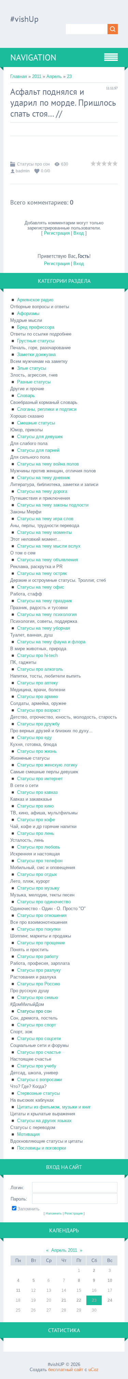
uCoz (93, 1369)
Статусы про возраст (38, 710)
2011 (36, 76)
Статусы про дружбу (38, 723)
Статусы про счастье (39, 1052)
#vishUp (24, 19)
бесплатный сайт (65, 1369)
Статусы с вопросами (39, 1079)
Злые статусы (31, 368)
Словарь (26, 395)
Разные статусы (34, 381)
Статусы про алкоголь (40, 669)
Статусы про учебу (36, 1065)
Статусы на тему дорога (42, 491)
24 (110, 1300)
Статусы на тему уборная (43, 628)
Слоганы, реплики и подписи (46, 409)
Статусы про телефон (39, 860)
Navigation (33, 57)
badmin (23, 171)
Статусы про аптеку (37, 682)
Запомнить (28, 1208)
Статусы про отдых (37, 874)
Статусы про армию (37, 696)
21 (63, 1300)
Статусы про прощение (41, 942)
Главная (18, 76)
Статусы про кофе (36, 819)
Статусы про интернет (40, 778)
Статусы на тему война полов (48, 464)
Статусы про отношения (42, 915)
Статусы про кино (35, 806)
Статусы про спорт (36, 1024)
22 (78, 1300)
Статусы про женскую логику (47, 764)
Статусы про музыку (38, 888)
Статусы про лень (35, 833)
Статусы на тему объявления (47, 559)
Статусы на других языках (44, 1120)
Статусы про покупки (38, 929)
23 (69, 76)
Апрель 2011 (64, 1250)
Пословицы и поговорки (41, 1148)
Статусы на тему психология (47, 614)
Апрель (54, 76)
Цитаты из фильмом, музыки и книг (54, 1106)
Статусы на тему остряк (42, 573)
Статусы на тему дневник (43, 477)
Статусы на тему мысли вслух (49, 546)
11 (18, 1290)
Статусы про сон (33, 164)
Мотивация (28, 1134)
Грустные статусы (35, 340)
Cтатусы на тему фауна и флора (51, 641)
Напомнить (54, 1213)
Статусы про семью (37, 997)
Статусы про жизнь (37, 751)
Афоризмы (28, 313)
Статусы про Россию (38, 983)
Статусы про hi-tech (37, 655)
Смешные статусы (36, 422)
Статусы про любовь (38, 847)
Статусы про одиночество (44, 901)
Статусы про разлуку (39, 970)
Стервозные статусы (38, 1093)
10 (110, 1280)
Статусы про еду (34, 737)
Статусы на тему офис (40, 587)
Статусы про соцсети (39, 1038)
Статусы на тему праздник (44, 600)
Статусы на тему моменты (44, 532)
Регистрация (57, 233)
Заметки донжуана (36, 354)
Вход (78, 233)
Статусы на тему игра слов (45, 518)
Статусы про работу (37, 956)
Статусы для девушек (40, 436)
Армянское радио (35, 299)
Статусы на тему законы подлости (52, 505)
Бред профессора (35, 327)
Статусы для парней (38, 450)
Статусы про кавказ (37, 792)
